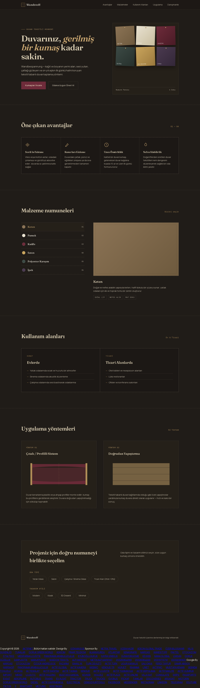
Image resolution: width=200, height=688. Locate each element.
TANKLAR (138, 678)
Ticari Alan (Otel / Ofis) (104, 579)
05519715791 (161, 659)
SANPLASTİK (20, 659)
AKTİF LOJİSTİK (101, 671)
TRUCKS (100, 678)
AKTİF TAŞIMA (69, 671)
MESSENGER (130, 682)
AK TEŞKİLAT (33, 671)
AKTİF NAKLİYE (166, 671)
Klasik (50, 595)
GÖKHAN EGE (77, 648)
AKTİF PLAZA (113, 674)
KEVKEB (147, 656)
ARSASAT (170, 678)
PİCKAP (125, 678)
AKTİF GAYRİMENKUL (52, 682)
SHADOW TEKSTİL (59, 659)
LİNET (146, 667)
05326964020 (142, 659)
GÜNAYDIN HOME (130, 656)
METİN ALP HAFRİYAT (101, 659)
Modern (36, 595)
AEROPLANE (20, 678)
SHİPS (176, 674)
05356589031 (178, 659)
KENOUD (85, 671)
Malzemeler (122, 4)
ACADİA (18, 671)
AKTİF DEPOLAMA (146, 671)
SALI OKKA (146, 663)
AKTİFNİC (157, 667)
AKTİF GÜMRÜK (186, 671)
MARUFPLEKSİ (38, 659)
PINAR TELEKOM (77, 652)
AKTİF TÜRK (111, 663)
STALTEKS (8, 656)
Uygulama (158, 4)
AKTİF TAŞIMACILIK (123, 671)
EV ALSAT (61, 678)
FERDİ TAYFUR (163, 663)
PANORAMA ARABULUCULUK (59, 656)
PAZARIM (64, 663)
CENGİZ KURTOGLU (94, 682)
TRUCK (88, 678)
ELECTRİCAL (73, 682)
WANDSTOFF (160, 652)
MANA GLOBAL (162, 656)
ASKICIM (61, 652)
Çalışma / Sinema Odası (75, 579)
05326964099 (124, 659)
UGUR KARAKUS (129, 663)
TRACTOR (75, 678)
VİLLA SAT (147, 674)
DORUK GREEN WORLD (41, 652)
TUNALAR (20, 652)
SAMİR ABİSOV (182, 663)
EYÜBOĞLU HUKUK (88, 656)
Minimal (82, 595)
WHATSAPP (26, 686)
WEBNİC (93, 667)
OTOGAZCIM (189, 652)
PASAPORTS (189, 674)
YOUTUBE (191, 682)
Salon (54, 579)
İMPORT (7, 674)
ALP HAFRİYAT (79, 659)
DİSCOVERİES (153, 678)
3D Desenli (66, 595)
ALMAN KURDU (97, 652)
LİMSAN (177, 656)
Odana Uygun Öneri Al (63, 85)
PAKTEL (175, 652)
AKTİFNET (28, 648)
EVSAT (6, 678)
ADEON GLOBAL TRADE (149, 648)
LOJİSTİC (31, 674)
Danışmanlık (173, 4)
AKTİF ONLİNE (131, 674)
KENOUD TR (108, 667)
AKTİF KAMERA (78, 667)
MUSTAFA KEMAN (175, 667)
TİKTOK (7, 686)
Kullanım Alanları (140, 4)
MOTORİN (183, 678)
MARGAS (145, 652)
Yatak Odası (38, 579)
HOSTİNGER (55, 686)
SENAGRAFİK (130, 652)
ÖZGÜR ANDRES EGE (45, 663)
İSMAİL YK (77, 663)
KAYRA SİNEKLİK (109, 656)
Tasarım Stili (37, 589)
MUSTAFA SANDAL (69, 674)
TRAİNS (49, 678)
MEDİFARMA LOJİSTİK (29, 656)
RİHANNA (134, 667)
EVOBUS (113, 678)
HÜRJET (122, 667)
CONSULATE (162, 674)
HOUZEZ (98, 674)
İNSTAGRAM (147, 682)
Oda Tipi (34, 572)
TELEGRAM (177, 682)
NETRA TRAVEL (109, 648)
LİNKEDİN (162, 682)
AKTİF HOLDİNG (47, 674)
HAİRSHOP (8, 667)
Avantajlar (107, 4)
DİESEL (34, 682)
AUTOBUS (35, 678)
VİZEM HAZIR (127, 648)
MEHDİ (18, 674)
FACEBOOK (114, 682)
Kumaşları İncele (33, 85)
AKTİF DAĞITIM (51, 671)
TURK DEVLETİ (93, 663)
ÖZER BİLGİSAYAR (174, 648)
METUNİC (41, 686)
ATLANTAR (114, 652)
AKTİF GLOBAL (59, 667)
